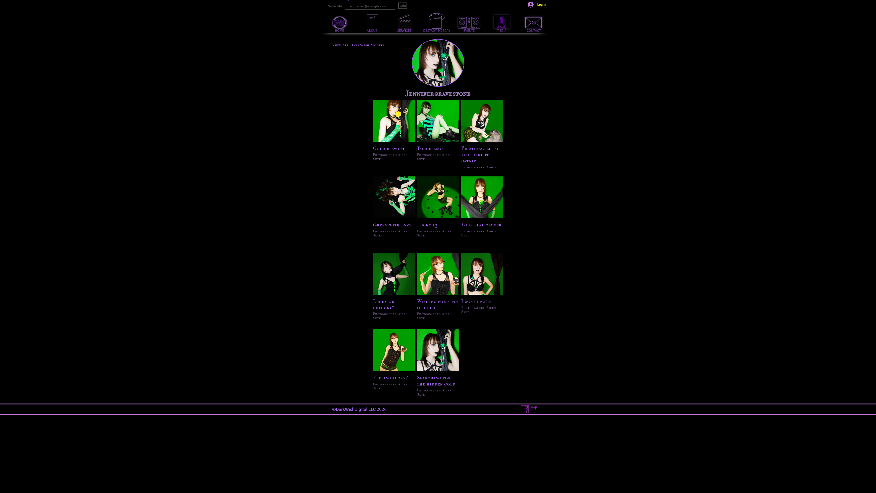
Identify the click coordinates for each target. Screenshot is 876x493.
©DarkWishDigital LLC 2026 (359, 409)
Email (346, 0)
